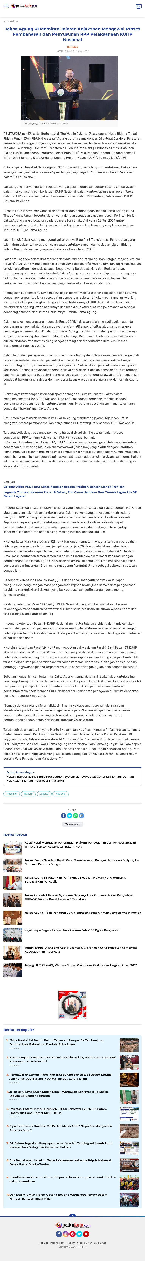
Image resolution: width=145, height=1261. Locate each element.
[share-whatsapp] (75, 815)
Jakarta (44, 793)
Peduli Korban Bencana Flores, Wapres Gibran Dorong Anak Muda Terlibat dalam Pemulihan (62, 1179)
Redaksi (43, 1242)
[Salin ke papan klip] (81, 815)
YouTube (88, 1238)
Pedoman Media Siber (79, 1242)
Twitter (81, 1238)
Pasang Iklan (57, 1242)
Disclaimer (100, 1242)
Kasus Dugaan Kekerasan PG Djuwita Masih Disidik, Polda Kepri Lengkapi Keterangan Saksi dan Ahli (62, 1059)
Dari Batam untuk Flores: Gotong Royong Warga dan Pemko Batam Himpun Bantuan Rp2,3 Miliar (58, 1196)
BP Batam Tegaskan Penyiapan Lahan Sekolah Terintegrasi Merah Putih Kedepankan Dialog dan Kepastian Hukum (60, 1145)
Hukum (28, 793)
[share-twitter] (69, 815)
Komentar (74, 824)
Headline (12, 793)
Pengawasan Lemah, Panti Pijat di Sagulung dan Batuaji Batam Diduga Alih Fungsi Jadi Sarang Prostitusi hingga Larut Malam (60, 1076)
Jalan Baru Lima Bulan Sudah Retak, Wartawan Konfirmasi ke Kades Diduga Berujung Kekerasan (58, 1093)
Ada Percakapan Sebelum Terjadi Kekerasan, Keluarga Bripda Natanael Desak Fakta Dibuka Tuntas (60, 1162)
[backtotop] (72, 1217)
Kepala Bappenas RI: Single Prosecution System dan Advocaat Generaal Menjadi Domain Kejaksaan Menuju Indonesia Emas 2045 (70, 778)
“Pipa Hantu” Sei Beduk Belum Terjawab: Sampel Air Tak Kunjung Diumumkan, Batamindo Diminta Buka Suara (56, 1042)
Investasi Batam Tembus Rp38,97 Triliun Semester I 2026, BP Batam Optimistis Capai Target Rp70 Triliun (58, 1111)
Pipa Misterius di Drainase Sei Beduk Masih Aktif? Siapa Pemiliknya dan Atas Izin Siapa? (60, 1128)
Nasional (61, 793)
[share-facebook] (63, 815)
